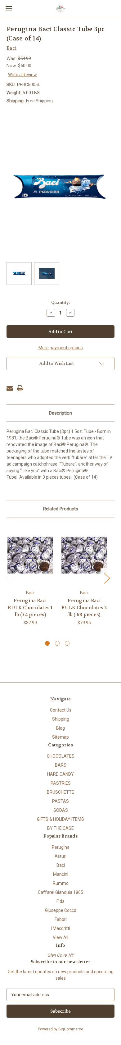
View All (60, 937)
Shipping (60, 719)
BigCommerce (70, 1029)
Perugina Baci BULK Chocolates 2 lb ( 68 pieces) (84, 607)
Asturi (60, 856)
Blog (60, 728)
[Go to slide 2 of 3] (57, 643)
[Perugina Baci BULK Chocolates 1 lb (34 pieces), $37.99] (30, 555)
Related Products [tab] (60, 509)
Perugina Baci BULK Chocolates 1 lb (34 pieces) (30, 607)
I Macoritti (60, 928)
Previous (8, 577)
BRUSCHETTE (60, 792)
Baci (60, 865)
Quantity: (60, 302)
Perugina (60, 847)
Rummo (61, 883)
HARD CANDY (60, 774)
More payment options (60, 347)
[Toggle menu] (8, 8)
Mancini (60, 874)
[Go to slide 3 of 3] (67, 643)
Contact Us (60, 710)
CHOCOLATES (60, 756)
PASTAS (60, 801)
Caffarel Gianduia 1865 (60, 892)
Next (107, 577)
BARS (60, 765)
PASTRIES (61, 783)
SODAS (60, 810)
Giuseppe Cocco (60, 910)
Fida (60, 901)
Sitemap (60, 737)
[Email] (10, 388)
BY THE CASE (60, 828)
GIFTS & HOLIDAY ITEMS (60, 819)
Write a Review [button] (22, 74)
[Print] (20, 388)
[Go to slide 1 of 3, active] (47, 643)
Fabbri (61, 919)
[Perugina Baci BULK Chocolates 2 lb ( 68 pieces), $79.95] (84, 555)
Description (60, 413)
